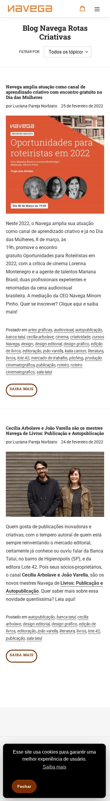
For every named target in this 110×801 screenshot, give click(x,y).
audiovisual (64, 329)
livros (11, 358)
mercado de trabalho (49, 358)
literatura (95, 351)
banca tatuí (15, 337)
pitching (76, 358)
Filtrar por (29, 52)
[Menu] (97, 8)
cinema (61, 337)
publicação (45, 365)
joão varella (53, 351)
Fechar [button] (24, 786)
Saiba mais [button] (54, 766)
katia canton (75, 351)
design (27, 344)
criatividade (80, 337)
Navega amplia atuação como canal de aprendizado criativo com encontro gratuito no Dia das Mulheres (54, 92)
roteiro (63, 365)
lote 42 (23, 358)
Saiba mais (21, 388)
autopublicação (88, 329)
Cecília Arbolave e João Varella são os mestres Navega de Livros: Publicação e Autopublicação (55, 430)
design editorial (48, 344)
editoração (32, 351)
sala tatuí (44, 372)
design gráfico (76, 344)
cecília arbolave (40, 337)
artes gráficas (40, 329)
